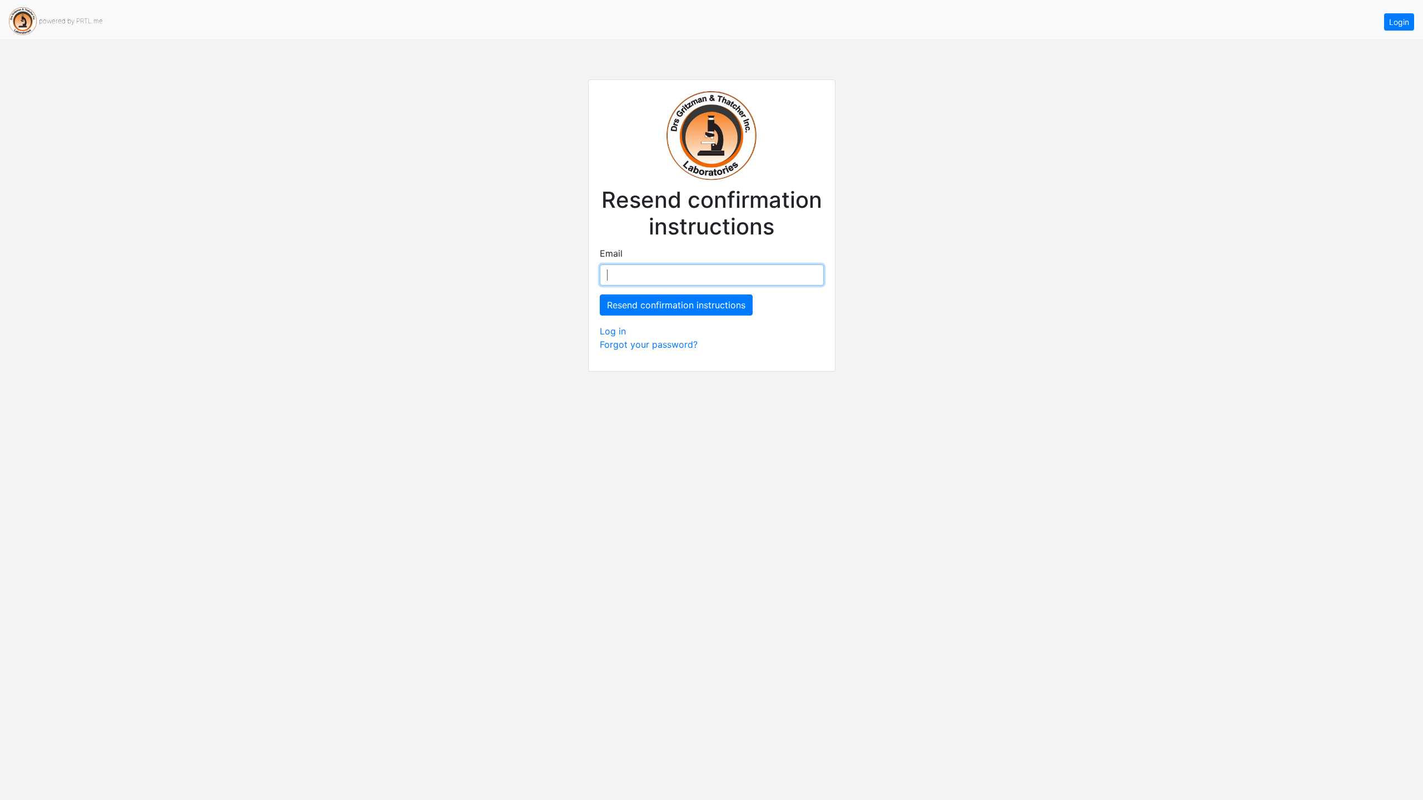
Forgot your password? (649, 344)
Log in (613, 331)
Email (611, 253)
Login (1399, 22)
